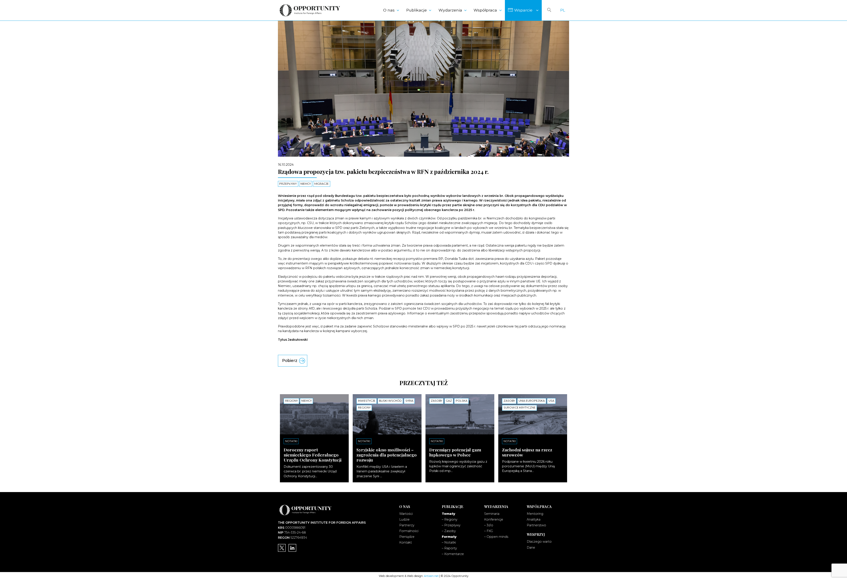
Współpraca (485, 10)
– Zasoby (449, 531)
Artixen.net (431, 576)
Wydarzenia (450, 10)
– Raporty (449, 548)
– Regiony (449, 519)
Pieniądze (406, 537)
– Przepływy (451, 525)
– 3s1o (488, 525)
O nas (389, 10)
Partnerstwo (536, 525)
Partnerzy (406, 525)
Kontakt (405, 542)
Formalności (408, 531)
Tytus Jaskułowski (293, 340)
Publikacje (416, 10)
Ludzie (404, 519)
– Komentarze (453, 554)
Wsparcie (523, 10)
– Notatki (449, 542)
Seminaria (491, 514)
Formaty (449, 537)
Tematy (448, 514)
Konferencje (493, 519)
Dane (531, 548)
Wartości (406, 514)
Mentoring (535, 514)
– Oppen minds (496, 537)
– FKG (488, 531)
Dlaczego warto (539, 542)
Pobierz (289, 360)
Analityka (533, 519)
